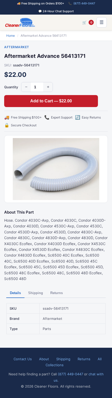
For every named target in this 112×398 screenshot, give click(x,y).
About (44, 359)
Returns (56, 293)
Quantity (11, 87)
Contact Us (23, 359)
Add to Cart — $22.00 (51, 101)
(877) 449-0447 (84, 3)
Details (15, 293)
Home (10, 36)
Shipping (35, 293)
